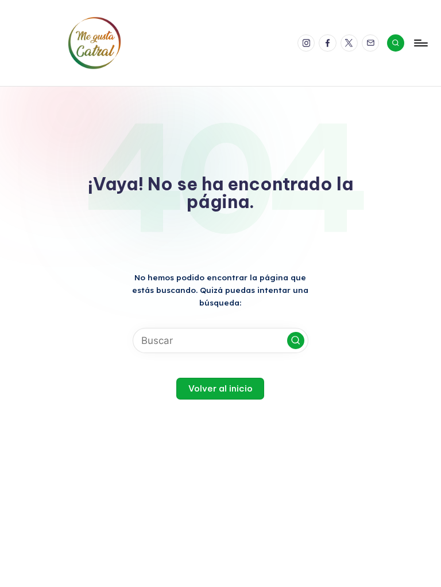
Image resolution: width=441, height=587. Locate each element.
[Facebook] (329, 43)
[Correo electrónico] (372, 43)
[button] (295, 340)
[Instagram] (308, 43)
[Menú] (420, 43)
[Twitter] (351, 43)
